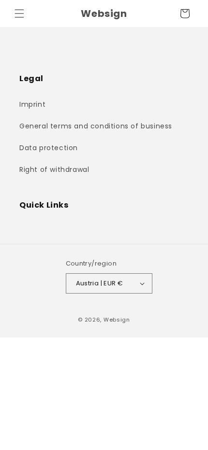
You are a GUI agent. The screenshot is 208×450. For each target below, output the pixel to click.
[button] (19, 13)
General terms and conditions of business (95, 126)
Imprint (32, 104)
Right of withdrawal (54, 169)
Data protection (48, 148)
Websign (117, 319)
